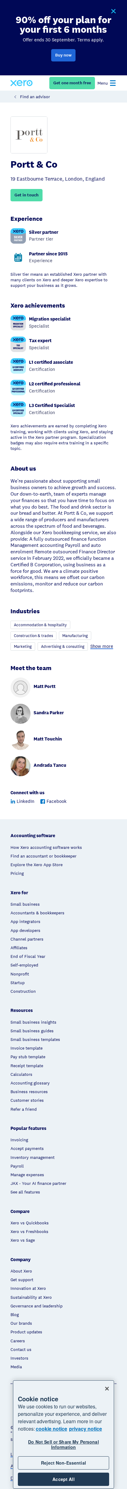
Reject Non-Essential (63, 1463)
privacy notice (85, 1428)
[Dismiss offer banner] (113, 11)
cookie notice (51, 1428)
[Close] (107, 1388)
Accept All (63, 1479)
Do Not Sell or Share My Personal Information (63, 1444)
